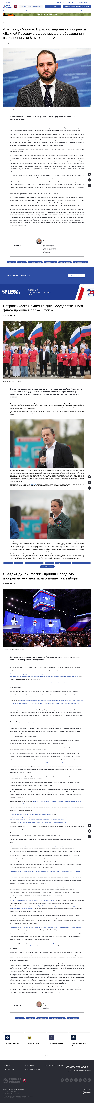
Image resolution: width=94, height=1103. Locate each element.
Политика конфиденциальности (11, 1094)
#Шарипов (18, 563)
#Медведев (30, 1018)
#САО (49, 563)
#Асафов (8, 563)
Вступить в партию (85, 10)
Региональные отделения (54, 1065)
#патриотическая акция (63, 563)
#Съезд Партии (42, 1018)
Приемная (60, 10)
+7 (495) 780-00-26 (77, 1067)
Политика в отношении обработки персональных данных (18, 1096)
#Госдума (21, 262)
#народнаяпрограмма (35, 262)
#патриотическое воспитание (81, 563)
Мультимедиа (72, 10)
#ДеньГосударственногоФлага (34, 563)
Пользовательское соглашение (11, 1093)
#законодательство (65, 262)
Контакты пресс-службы (33, 1069)
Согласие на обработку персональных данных (15, 1097)
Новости (22, 20)
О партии (5, 10)
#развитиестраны (73, 1018)
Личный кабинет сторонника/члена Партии (76, 6)
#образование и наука (80, 262)
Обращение (53, 6)
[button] (45, 1055)
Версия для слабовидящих (84, 2)
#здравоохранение (50, 262)
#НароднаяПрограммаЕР (57, 1018)
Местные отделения (46, 10)
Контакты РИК (9, 1069)
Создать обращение (77, 275)
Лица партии (17, 10)
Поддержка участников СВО (47, 14)
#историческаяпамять (47, 566)
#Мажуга (11, 262)
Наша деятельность (30, 10)
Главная (5, 20)
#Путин (20, 1018)
